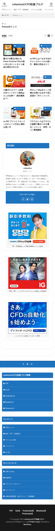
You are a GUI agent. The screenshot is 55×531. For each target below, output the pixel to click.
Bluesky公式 (9, 402)
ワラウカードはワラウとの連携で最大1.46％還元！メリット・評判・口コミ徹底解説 (40, 125)
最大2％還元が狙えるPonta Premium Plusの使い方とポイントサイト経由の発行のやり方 (14, 63)
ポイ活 (48, 77)
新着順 (4, 35)
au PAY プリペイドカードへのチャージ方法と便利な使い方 (14, 124)
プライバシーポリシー (13, 484)
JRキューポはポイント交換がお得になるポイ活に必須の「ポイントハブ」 (40, 93)
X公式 (7, 390)
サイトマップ (9, 490)
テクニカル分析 (36, 9)
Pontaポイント (18, 15)
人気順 (10, 35)
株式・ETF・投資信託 (21, 9)
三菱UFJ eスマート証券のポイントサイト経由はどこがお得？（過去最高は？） (13, 94)
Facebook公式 (10, 396)
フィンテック (49, 9)
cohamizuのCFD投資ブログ (27, 4)
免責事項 (8, 477)
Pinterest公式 (9, 408)
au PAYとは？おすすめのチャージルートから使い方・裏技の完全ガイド (40, 61)
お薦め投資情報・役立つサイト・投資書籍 (19, 496)
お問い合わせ (9, 471)
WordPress (27, 524)
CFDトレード (6, 9)
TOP (6, 383)
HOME (6, 15)
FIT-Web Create (34, 522)
